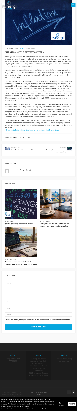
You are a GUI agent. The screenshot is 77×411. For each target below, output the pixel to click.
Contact (38, 394)
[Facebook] (20, 137)
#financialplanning (27, 130)
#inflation (16, 130)
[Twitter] (23, 137)
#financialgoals (41, 130)
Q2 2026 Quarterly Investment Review (19, 224)
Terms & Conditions (41, 392)
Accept (72, 404)
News (22, 48)
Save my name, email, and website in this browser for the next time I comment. (38, 320)
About (32, 392)
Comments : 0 (30, 48)
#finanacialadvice (55, 130)
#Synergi (8, 130)
